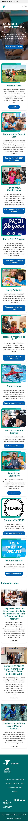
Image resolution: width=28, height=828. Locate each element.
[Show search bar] (23, 7)
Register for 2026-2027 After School (14, 159)
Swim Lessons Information (14, 403)
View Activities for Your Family (14, 308)
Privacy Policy (17, 818)
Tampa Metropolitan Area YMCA (10, 1)
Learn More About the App (14, 533)
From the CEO (16, 783)
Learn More (14, 107)
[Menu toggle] (26, 6)
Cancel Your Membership (18, 779)
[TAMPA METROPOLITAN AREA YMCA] (10, 7)
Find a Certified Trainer (14, 446)
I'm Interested (14, 493)
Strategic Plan (10, 818)
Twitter (21, 800)
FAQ (20, 787)
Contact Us (8, 779)
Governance (8, 783)
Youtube (24, 800)
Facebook (18, 800)
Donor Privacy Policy (13, 787)
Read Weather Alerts (14, 573)
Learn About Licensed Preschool (14, 357)
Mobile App (14, 791)
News (22, 783)
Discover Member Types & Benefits (14, 210)
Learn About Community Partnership (14, 261)
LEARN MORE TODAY (14, 47)
